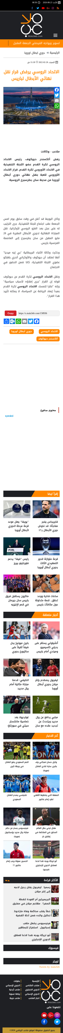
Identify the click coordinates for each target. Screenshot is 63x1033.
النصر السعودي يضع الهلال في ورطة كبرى (17, 764)
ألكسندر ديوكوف (48, 339)
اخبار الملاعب (33, 998)
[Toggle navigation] (55, 35)
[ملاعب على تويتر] (38, 8)
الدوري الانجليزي (32, 989)
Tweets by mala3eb (49, 967)
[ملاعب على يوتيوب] (43, 8)
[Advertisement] (31, 193)
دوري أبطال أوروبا (21, 331)
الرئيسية (55, 52)
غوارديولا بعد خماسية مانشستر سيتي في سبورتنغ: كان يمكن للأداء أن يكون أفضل (18, 721)
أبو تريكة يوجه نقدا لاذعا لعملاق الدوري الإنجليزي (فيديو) (46, 865)
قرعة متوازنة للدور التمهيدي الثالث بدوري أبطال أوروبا (47, 563)
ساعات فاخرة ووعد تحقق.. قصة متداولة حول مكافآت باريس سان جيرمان (46, 600)
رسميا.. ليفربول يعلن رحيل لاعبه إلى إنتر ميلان (32, 889)
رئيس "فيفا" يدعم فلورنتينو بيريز (18, 561)
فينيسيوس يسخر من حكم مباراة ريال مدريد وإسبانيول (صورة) (17, 832)
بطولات (17, 981)
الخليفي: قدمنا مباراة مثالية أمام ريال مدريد (19, 684)
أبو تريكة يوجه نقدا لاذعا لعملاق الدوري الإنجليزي (32, 937)
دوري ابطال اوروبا (34, 52)
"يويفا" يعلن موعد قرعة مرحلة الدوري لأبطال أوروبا (18, 526)
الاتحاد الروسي (43, 276)
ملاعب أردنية (14, 989)
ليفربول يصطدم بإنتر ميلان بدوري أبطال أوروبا (46, 684)
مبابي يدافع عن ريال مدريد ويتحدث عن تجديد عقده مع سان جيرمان (46, 721)
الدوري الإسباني (32, 993)
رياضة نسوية (14, 993)
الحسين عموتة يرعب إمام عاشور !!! (17, 863)
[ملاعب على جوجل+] (48, 8)
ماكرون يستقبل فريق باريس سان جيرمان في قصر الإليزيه (17, 600)
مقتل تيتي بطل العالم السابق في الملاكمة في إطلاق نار (46, 832)
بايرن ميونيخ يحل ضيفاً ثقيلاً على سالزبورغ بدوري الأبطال (19, 647)
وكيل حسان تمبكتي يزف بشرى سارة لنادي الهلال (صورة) (46, 766)
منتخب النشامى (32, 985)
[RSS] (58, 8)
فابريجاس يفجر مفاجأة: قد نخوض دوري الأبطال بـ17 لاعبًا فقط (48, 526)
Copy (11, 313)
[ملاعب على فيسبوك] (33, 8)
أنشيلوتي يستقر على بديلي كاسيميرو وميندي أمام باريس (46, 647)
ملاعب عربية (15, 998)
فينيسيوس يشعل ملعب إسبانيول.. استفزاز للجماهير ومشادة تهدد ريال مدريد (34, 927)
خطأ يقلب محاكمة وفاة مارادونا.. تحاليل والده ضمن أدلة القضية (31, 913)
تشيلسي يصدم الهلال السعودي (17, 797)
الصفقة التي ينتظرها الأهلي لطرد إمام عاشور (46, 797)
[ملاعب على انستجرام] (53, 8)
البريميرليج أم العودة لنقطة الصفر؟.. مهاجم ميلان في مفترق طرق (31, 903)
